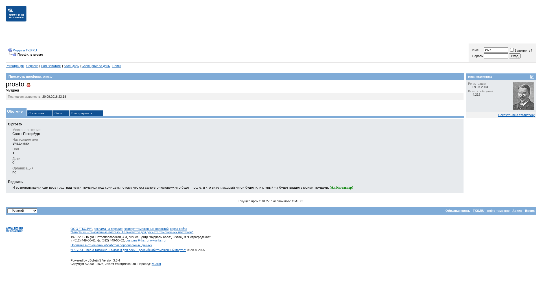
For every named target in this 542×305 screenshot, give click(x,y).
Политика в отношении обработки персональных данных (111, 245)
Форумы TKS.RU (25, 50)
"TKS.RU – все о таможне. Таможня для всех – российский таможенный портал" (128, 250)
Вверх (530, 210)
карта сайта (178, 228)
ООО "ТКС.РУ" (81, 228)
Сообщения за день (96, 65)
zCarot (156, 263)
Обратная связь (457, 210)
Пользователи (51, 65)
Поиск (116, 65)
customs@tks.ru (137, 240)
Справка (32, 65)
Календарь (71, 65)
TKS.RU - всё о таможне (491, 210)
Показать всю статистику (516, 115)
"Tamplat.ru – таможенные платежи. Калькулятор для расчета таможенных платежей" (132, 232)
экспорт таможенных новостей (146, 228)
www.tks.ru (157, 240)
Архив (517, 210)
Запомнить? (523, 50)
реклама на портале (108, 228)
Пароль (477, 56)
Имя (475, 50)
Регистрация (15, 65)
